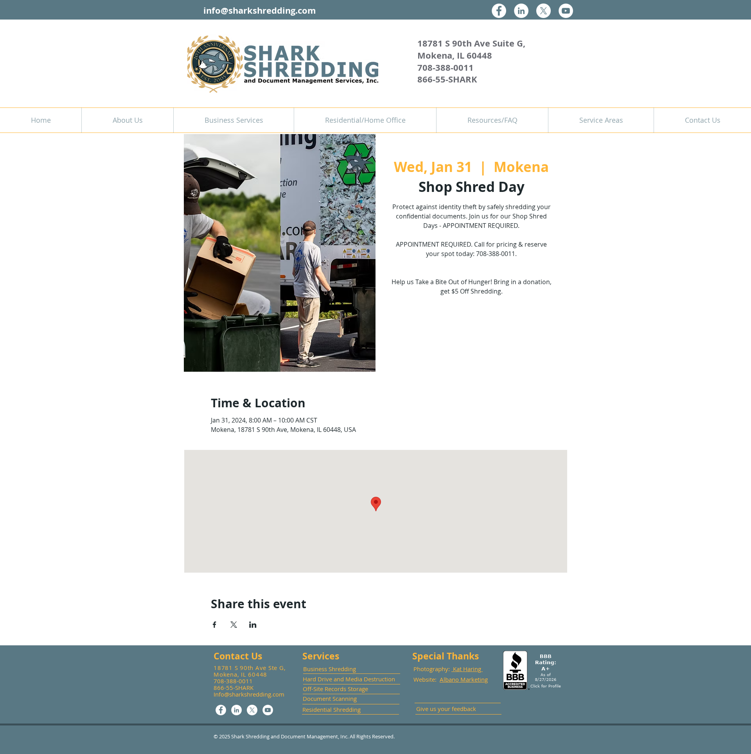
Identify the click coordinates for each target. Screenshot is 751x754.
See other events (471, 335)
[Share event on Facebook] (214, 624)
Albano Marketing (464, 679)
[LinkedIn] (521, 11)
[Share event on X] (233, 624)
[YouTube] (566, 11)
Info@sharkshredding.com (249, 694)
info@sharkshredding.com (259, 10)
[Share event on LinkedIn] (253, 624)
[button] (234, 120)
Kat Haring (467, 669)
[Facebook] (499, 11)
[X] (543, 11)
